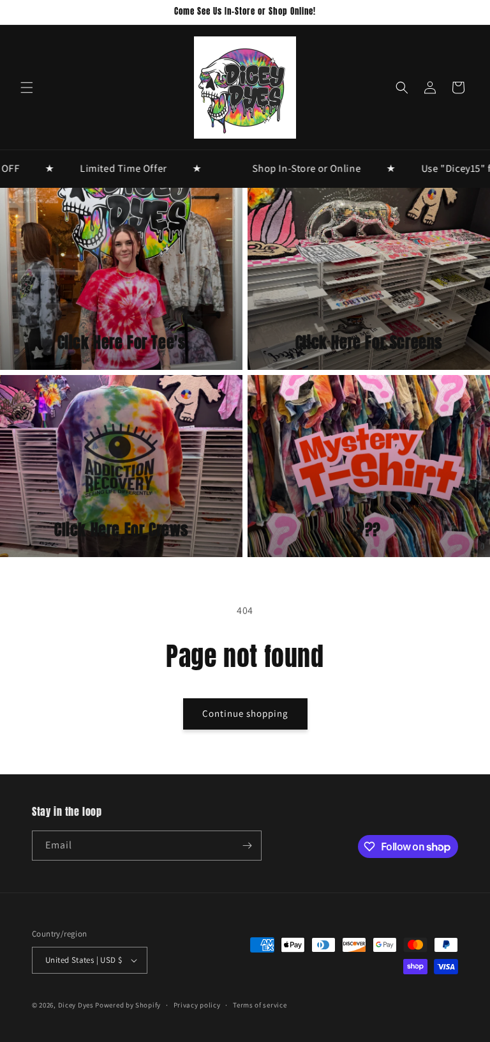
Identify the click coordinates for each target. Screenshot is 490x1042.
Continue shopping (245, 713)
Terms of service (259, 1004)
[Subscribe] (247, 846)
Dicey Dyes (76, 1004)
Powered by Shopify (128, 1004)
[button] (27, 87)
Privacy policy (197, 1004)
